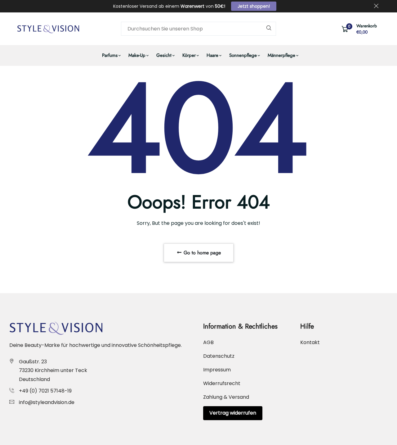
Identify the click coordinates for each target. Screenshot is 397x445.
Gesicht (164, 55)
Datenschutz (218, 356)
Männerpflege (281, 55)
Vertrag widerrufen (232, 412)
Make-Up (136, 55)
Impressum (217, 369)
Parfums (110, 55)
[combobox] (198, 29)
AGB (208, 342)
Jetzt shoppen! (254, 6)
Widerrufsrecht (221, 383)
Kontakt (310, 342)
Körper (189, 55)
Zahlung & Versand (226, 397)
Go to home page (201, 252)
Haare (212, 55)
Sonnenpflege (243, 55)
